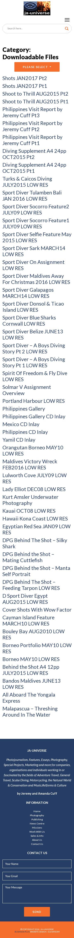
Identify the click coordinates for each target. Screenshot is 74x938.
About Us (37, 839)
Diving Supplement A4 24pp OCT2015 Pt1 (34, 168)
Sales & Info (37, 835)
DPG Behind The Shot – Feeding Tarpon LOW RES (31, 585)
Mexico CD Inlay (20, 424)
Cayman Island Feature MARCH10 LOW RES (28, 620)
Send (37, 911)
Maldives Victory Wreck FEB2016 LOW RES (29, 464)
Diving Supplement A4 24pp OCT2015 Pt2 (34, 154)
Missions (37, 827)
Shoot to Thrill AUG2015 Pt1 (35, 101)
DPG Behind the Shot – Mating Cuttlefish (28, 557)
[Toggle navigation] (67, 19)
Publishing (37, 819)
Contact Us (37, 843)
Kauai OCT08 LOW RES (29, 511)
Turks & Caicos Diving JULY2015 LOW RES (27, 181)
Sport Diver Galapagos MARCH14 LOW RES (28, 293)
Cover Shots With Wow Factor (37, 609)
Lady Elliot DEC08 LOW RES (34, 489)
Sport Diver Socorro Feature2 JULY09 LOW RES (35, 209)
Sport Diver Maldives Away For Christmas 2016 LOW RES (36, 279)
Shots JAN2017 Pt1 (24, 86)
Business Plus (22, 931)
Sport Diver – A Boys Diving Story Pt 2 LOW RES (33, 348)
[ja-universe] (37, 7)
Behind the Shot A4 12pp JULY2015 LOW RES (30, 670)
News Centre (37, 823)
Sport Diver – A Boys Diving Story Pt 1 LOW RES (33, 362)
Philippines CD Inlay (25, 432)
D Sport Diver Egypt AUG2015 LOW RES (25, 599)
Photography (37, 815)
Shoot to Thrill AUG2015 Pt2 (35, 93)
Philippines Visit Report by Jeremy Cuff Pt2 (32, 126)
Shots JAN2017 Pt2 (24, 78)
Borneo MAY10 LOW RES (31, 659)
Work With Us (37, 831)
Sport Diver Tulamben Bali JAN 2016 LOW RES (32, 195)
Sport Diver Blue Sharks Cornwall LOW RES (29, 320)
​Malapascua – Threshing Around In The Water (30, 711)
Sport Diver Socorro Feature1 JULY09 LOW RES (35, 223)
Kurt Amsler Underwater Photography (30, 500)
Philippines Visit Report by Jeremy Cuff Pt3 (32, 112)
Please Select (36, 67)
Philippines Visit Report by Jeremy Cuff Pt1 (32, 140)
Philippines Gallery (23, 408)
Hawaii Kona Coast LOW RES (35, 518)
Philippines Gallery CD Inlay (33, 416)
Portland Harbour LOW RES (33, 401)
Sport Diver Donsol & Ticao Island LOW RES (33, 306)
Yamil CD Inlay (18, 440)
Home (37, 811)
